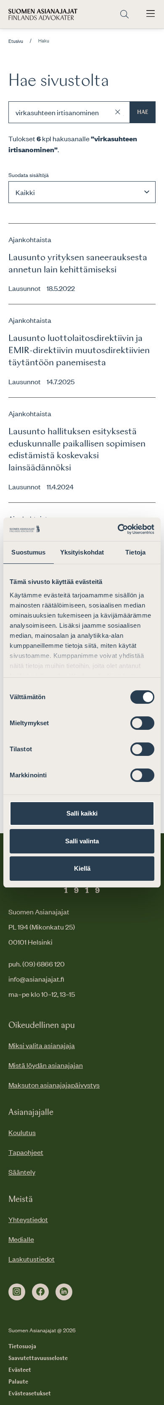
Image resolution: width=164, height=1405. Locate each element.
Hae (142, 112)
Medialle (21, 1239)
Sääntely (21, 1171)
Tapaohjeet (25, 1152)
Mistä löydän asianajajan (45, 1065)
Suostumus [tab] (28, 552)
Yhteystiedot (28, 1219)
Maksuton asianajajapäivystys (54, 1084)
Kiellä (82, 868)
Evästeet (19, 1370)
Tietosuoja (22, 1347)
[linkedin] (64, 1292)
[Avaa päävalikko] (150, 14)
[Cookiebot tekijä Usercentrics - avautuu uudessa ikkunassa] (118, 529)
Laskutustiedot (31, 1258)
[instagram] (16, 1292)
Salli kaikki (82, 813)
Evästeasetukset (29, 1394)
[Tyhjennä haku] (117, 112)
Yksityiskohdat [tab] (82, 552)
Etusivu (15, 41)
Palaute (18, 1382)
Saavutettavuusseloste (38, 1358)
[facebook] (40, 1292)
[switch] (142, 723)
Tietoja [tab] (135, 552)
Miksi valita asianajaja (41, 1045)
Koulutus (22, 1132)
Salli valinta (82, 841)
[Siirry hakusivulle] (124, 14)
